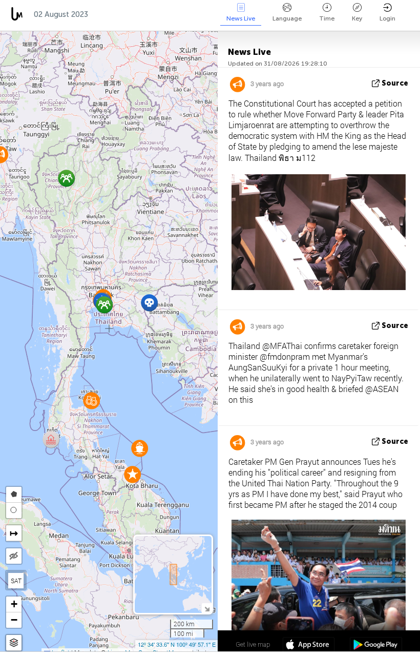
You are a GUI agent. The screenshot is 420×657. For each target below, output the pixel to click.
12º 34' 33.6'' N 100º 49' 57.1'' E (177, 644)
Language (287, 18)
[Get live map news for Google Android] (376, 645)
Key (357, 18)
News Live (240, 18)
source (395, 83)
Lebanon (210, 14)
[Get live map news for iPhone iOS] (308, 645)
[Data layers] (14, 643)
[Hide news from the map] (14, 556)
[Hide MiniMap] (207, 608)
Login (387, 18)
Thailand (115, 14)
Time (326, 18)
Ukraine (163, 14)
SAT (16, 581)
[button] (51, 439)
